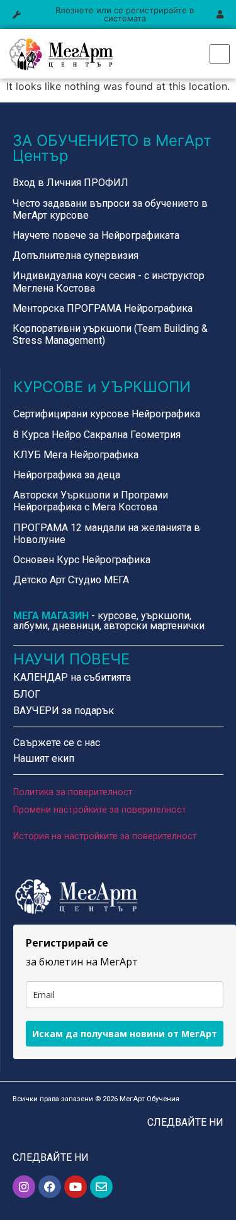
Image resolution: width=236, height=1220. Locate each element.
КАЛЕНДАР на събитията (72, 677)
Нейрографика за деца (66, 475)
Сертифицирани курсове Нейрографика (106, 414)
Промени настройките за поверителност (99, 810)
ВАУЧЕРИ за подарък (63, 711)
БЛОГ (26, 694)
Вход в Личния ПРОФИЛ (70, 183)
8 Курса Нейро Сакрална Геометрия (97, 435)
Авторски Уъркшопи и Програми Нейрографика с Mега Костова (90, 501)
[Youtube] (75, 1186)
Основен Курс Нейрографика (81, 560)
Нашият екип (43, 758)
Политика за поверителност (73, 792)
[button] (16, 14)
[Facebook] (49, 1186)
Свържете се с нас (56, 743)
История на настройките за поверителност (105, 836)
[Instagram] (24, 1186)
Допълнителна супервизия (75, 255)
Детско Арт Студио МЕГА (71, 580)
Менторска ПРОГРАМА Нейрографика (103, 308)
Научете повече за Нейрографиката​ (96, 235)
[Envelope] (101, 1186)
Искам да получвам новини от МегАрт (124, 1034)
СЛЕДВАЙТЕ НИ (185, 1122)
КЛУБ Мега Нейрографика (75, 455)
